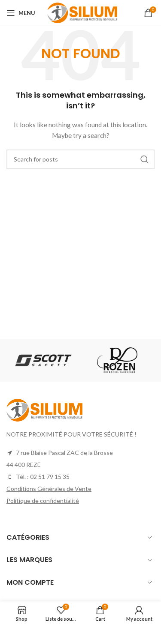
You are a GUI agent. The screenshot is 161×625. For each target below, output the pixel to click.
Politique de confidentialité (42, 500)
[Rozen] (117, 360)
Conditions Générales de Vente (48, 488)
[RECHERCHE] (145, 159)
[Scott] (43, 360)
